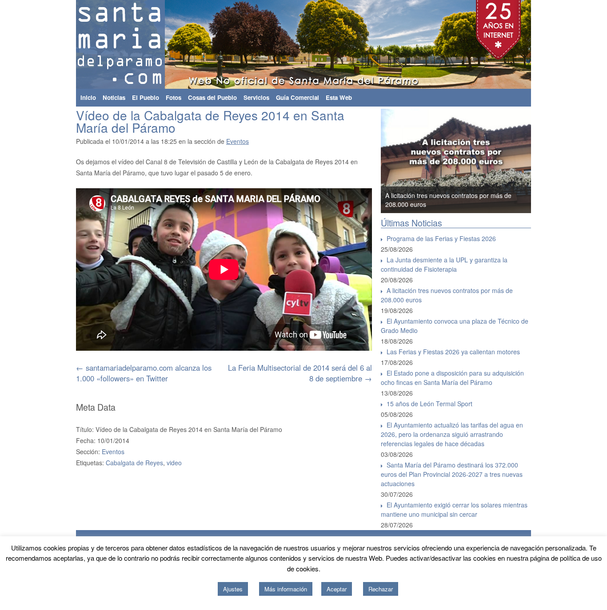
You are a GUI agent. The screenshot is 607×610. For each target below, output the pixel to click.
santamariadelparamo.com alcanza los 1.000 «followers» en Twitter (144, 373)
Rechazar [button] (380, 589)
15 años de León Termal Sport (429, 403)
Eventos (237, 141)
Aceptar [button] (337, 589)
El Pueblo (145, 97)
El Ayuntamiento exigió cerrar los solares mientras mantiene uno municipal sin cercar (454, 509)
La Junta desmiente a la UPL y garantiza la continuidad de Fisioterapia (444, 264)
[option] (456, 161)
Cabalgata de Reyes (134, 462)
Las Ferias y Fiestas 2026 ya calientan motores (453, 351)
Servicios (256, 97)
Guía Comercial (297, 97)
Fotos (173, 97)
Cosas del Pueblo (212, 97)
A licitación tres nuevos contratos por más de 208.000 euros (447, 295)
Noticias (114, 97)
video (174, 462)
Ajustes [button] (233, 589)
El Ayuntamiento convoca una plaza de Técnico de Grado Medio (454, 326)
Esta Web (339, 97)
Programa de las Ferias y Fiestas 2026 (441, 238)
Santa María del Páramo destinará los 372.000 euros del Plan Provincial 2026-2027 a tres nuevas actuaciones (452, 474)
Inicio (88, 97)
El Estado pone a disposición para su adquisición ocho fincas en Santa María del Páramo (452, 377)
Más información (285, 589)
